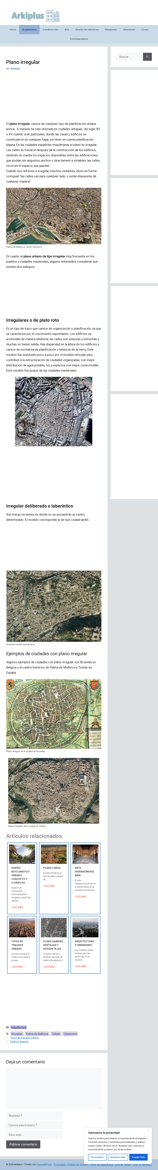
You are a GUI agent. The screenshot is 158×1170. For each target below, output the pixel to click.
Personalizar (97, 1157)
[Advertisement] (53, 98)
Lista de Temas (122, 1164)
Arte (66, 29)
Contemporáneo (79, 38)
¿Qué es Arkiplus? (142, 1164)
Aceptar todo (138, 1157)
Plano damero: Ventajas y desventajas (53, 945)
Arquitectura (29, 29)
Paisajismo (111, 29)
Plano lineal (52, 867)
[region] (118, 1146)
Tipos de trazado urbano (17, 945)
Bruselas (17, 1033)
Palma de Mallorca (37, 1033)
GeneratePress (44, 1164)
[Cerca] (148, 1130)
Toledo (56, 1033)
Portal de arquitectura (101, 1164)
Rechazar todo (117, 1157)
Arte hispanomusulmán (85, 871)
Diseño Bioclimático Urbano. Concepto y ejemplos (20, 875)
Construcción (50, 29)
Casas (144, 29)
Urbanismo (129, 29)
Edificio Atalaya (19, 1041)
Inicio (13, 29)
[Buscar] (147, 57)
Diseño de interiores (87, 29)
